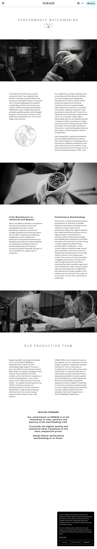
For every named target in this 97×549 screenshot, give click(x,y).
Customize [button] (65, 542)
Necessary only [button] (76, 542)
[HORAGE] (48, 3)
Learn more (62, 537)
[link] (3, 3)
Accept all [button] (87, 542)
